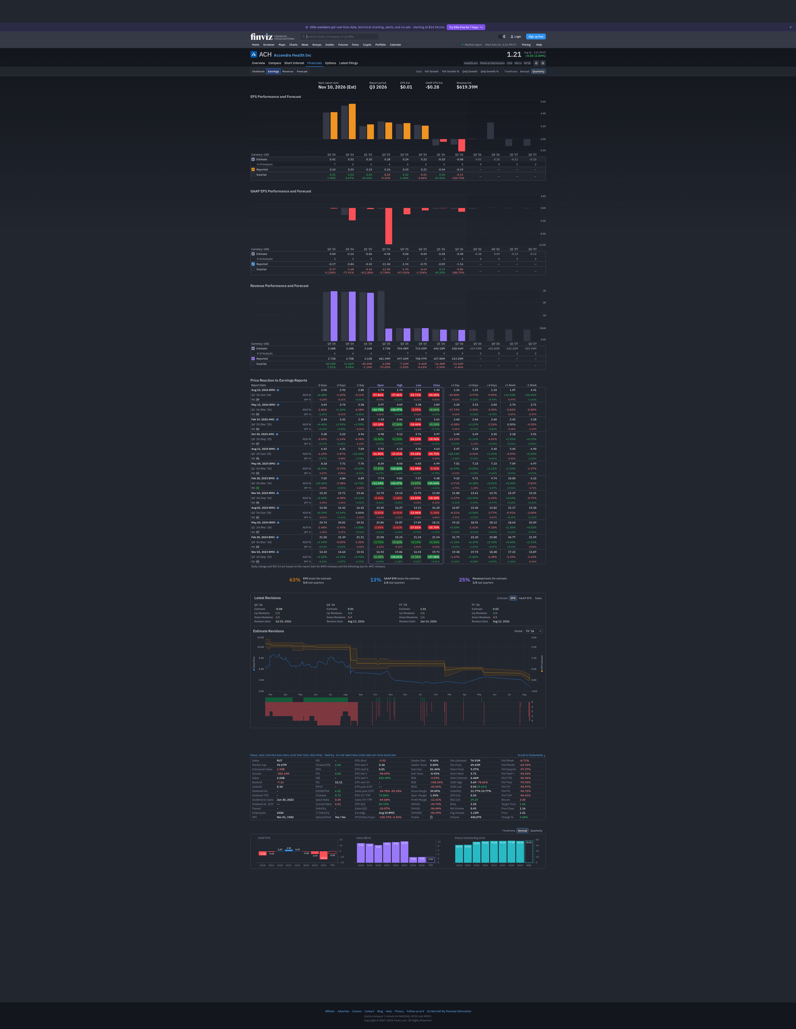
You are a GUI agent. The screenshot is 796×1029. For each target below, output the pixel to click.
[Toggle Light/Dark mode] (502, 36)
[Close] (791, 27)
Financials (314, 63)
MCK (274, 755)
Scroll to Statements (530, 755)
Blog (380, 1011)
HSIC (262, 755)
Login (517, 36)
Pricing (526, 44)
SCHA (387, 755)
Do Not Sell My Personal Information (449, 1011)
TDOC (306, 755)
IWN (368, 755)
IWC (393, 755)
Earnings (360, 812)
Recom (505, 799)
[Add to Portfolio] (543, 63)
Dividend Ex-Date (262, 799)
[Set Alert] (536, 63)
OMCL (286, 755)
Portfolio (380, 44)
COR (268, 755)
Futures (343, 44)
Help (539, 44)
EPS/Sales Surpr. (365, 817)
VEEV (313, 755)
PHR (299, 755)
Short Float (457, 769)
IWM (348, 755)
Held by (329, 755)
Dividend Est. (260, 791)
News (305, 44)
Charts (293, 44)
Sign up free (536, 36)
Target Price (508, 804)
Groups (316, 44)
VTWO (361, 755)
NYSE (527, 63)
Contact (369, 1011)
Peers (253, 755)
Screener (268, 44)
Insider (329, 44)
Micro (518, 63)
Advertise (343, 1011)
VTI (338, 755)
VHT (374, 755)
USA (509, 63)
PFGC (319, 755)
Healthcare (471, 63)
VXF (342, 755)
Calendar (395, 44)
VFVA (380, 755)
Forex (355, 44)
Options (330, 63)
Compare (274, 63)
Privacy (399, 1011)
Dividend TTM (260, 795)
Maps (282, 44)
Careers (357, 1011)
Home (255, 44)
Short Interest (294, 63)
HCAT (293, 755)
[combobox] (339, 36)
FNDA (354, 755)
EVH (279, 755)
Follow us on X (415, 1011)
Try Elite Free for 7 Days (463, 27)
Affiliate (330, 1011)
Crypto (367, 44)
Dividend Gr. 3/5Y (263, 804)
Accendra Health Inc (292, 55)
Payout (256, 808)
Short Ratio (457, 773)
